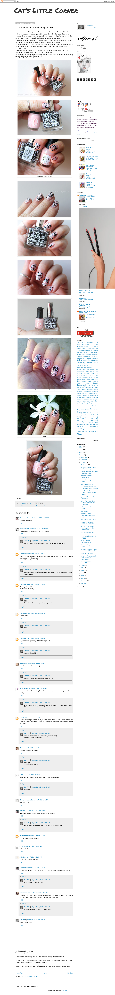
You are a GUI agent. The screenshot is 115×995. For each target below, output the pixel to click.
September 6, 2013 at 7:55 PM (41, 518)
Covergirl (89, 348)
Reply (21, 523)
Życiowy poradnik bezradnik (84, 304)
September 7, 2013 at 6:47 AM (33, 846)
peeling (84, 403)
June (82, 570)
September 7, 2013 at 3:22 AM (31, 775)
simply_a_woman (25, 800)
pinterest (95, 403)
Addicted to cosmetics (86, 195)
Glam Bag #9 (84, 511)
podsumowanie (86, 405)
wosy (97, 424)
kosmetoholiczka (25, 893)
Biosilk (86, 346)
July (82, 567)
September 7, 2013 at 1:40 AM (36, 663)
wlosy (93, 422)
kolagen (87, 383)
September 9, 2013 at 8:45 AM (41, 598)
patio (88, 401)
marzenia (90, 389)
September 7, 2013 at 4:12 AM (40, 800)
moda (97, 393)
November (84, 459)
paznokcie (43, 505)
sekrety (96, 415)
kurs (83, 387)
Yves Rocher (91, 366)
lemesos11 (23, 810)
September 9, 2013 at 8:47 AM (41, 702)
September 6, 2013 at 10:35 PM (35, 584)
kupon (79, 387)
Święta (87, 431)
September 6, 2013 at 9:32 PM (39, 528)
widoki (89, 422)
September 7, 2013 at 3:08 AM (30, 748)
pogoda (93, 405)
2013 (81, 455)
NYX (87, 356)
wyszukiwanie (94, 426)
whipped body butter (82, 422)
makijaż (84, 389)
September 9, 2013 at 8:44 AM (41, 569)
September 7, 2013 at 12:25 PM (35, 867)
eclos (97, 373)
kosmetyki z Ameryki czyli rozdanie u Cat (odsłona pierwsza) (92, 158)
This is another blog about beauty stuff (87, 312)
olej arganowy (85, 399)
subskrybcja (95, 417)
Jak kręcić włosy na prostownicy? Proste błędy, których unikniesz (86, 292)
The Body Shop (85, 362)
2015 (81, 449)
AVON (87, 342)
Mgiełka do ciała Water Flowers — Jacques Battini (91, 198)
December (84, 457)
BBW (90, 342)
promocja (80, 409)
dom (97, 371)
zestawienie (80, 431)
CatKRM (26, 540)
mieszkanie (92, 393)
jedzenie (95, 381)
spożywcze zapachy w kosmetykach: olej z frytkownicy (87, 528)
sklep (79, 417)
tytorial (83, 421)
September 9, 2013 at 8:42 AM (41, 540)
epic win (85, 375)
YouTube (84, 366)
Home (45, 973)
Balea (93, 342)
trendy (88, 418)
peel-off (79, 403)
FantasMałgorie (24, 528)
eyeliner (79, 377)
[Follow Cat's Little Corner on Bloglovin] (84, 73)
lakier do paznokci (33, 505)
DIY (93, 348)
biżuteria (89, 367)
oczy (97, 397)
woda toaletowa (90, 424)
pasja (84, 401)
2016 (81, 447)
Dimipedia (23, 867)
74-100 (82, 343)
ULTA (91, 362)
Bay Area (92, 344)
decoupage (80, 371)
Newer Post (19, 973)
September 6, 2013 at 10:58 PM (35, 613)
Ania (21, 857)
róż (89, 415)
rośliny (86, 415)
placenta (79, 405)
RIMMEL (85, 360)
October (83, 462)
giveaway (88, 379)
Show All (96, 324)
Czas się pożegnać (84, 307)
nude (93, 397)
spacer (86, 417)
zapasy (96, 429)
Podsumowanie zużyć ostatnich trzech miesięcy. (90, 315)
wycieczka (80, 426)
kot (90, 385)
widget (96, 140)
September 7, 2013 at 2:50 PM (40, 893)
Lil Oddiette (23, 663)
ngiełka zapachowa (86, 397)
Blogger (65, 990)
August (83, 565)
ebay (92, 373)
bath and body (81, 367)
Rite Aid (95, 360)
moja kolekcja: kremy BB (88, 553)
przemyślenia (89, 409)
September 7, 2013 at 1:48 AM (38, 688)
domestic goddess (83, 373)
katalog (79, 383)
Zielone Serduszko (25, 518)
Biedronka (80, 346)
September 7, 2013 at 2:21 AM (31, 717)
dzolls (21, 846)
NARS (93, 354)
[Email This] (36, 503)
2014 (81, 452)
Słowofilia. (82, 298)
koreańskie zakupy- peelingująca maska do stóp (88, 515)
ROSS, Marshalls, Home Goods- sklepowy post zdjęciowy (88, 502)
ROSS (90, 360)
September (84, 465)
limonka (79, 389)
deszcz (92, 371)
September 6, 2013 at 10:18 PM (35, 553)
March (83, 578)
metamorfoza (95, 391)
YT (80, 366)
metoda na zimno (82, 393)
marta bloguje (24, 688)
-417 (78, 342)
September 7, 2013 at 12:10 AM (35, 638)
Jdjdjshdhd (23, 835)
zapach (89, 429)
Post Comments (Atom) (30, 976)
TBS (78, 362)
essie (96, 375)
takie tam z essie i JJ (87, 484)
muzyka (96, 395)
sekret (92, 415)
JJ (21, 505)
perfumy (89, 403)
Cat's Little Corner (46, 10)
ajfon (96, 366)
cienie (84, 369)
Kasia (96, 352)
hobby (89, 381)
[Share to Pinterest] (42, 503)
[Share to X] (39, 503)
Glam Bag (85, 350)
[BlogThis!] (37, 503)
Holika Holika (83, 352)
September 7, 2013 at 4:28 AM (36, 810)
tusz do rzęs (94, 418)
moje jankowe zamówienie (89, 532)
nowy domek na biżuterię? (88, 519)
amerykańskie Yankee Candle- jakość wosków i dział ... (89, 492)
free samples (94, 377)
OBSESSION (83, 207)
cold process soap (92, 369)
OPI (84, 358)
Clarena (83, 348)
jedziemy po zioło (86, 562)
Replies (24, 537)
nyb (21, 717)
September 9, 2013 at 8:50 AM (41, 880)
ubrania (88, 421)
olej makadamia (94, 399)
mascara (96, 389)
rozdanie (85, 412)
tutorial (79, 421)
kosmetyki (25, 505)
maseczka (80, 391)
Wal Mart (83, 364)
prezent (96, 407)
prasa (90, 407)
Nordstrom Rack (93, 356)
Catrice (79, 348)
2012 (81, 586)
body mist (95, 367)
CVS (90, 346)
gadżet (79, 379)
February (84, 581)
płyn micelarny (93, 411)
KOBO (91, 352)
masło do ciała (88, 391)
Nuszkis (79, 358)
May (82, 573)
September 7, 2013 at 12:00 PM (32, 857)
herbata (84, 381)
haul (78, 381)
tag (86, 418)
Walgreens (89, 364)
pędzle (85, 411)
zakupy (80, 429)
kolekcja (95, 383)
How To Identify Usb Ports (86, 299)
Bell (97, 344)
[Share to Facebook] (40, 503)
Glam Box (92, 350)
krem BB (95, 385)
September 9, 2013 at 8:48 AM (41, 733)
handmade (94, 379)
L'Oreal (83, 354)
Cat (21, 775)
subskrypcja (80, 418)
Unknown (23, 553)
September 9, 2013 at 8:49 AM (41, 823)
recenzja (79, 412)
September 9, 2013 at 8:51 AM (41, 907)
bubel (79, 369)
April (82, 575)
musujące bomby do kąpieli (85, 395)
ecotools (79, 375)
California (95, 346)
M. (20, 748)
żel (90, 431)
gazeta (83, 379)
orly (39, 505)
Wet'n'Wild (95, 364)
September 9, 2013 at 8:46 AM (41, 650)
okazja (79, 399)
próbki (79, 411)
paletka (79, 401)
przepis (96, 409)
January (83, 583)
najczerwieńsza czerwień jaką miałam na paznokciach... (88, 557)
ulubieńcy (94, 421)
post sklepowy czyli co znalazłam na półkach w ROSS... (88, 536)
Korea (79, 354)
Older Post (70, 973)
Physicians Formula (92, 358)
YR (78, 366)
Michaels (88, 354)
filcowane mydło (86, 377)
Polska (79, 360)
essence (91, 375)
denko (87, 371)
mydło (79, 397)
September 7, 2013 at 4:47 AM (36, 835)
